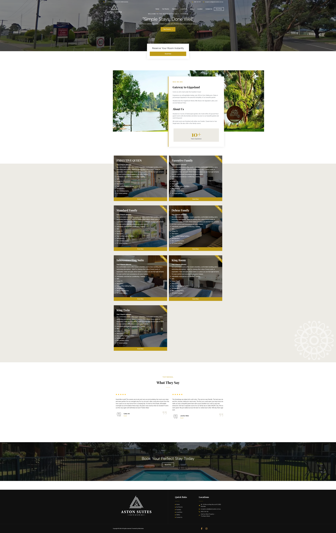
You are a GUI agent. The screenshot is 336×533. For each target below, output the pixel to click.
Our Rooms (165, 9)
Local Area (184, 9)
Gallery (192, 9)
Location (199, 9)
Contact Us (209, 9)
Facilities (174, 9)
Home (157, 9)
